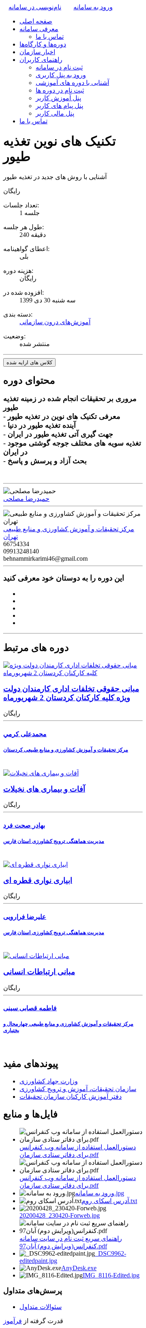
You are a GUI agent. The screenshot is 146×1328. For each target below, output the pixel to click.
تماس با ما (50, 36)
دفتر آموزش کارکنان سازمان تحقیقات (70, 1096)
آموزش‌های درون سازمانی (54, 322)
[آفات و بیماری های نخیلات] (41, 773)
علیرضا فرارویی (24, 916)
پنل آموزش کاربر (58, 98)
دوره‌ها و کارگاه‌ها (42, 44)
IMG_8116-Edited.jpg (111, 1275)
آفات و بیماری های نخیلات (44, 789)
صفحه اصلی (35, 21)
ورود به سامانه (93, 7)
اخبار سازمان (37, 52)
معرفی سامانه (38, 28)
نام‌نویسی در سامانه (35, 7)
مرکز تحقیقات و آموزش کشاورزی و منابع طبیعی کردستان (65, 750)
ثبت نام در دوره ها (60, 90)
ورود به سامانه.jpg (99, 1193)
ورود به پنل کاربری (61, 75)
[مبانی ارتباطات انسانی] (36, 955)
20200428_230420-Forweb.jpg (59, 1215)
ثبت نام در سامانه (59, 67)
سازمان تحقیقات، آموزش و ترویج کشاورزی (77, 1088)
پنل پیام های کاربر (59, 105)
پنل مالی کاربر (55, 113)
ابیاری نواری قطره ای (37, 880)
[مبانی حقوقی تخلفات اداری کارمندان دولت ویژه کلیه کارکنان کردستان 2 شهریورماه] (73, 672)
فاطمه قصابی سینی (30, 1008)
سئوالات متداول (40, 1306)
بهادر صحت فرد (24, 825)
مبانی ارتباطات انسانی (39, 971)
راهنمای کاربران (40, 59)
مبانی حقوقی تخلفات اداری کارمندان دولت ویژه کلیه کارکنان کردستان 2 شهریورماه (71, 693)
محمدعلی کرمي (25, 734)
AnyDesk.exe (79, 1268)
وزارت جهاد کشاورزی (48, 1081)
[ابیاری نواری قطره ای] (35, 864)
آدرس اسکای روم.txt (109, 1200)
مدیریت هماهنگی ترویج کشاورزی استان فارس (53, 841)
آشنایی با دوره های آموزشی (72, 82)
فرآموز (12, 1320)
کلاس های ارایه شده (29, 362)
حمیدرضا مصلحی (26, 498)
